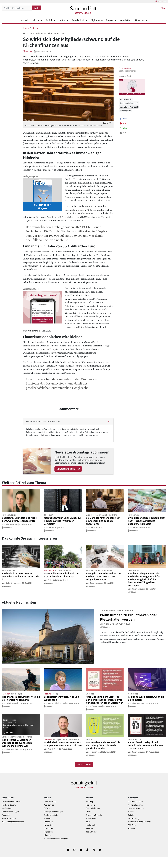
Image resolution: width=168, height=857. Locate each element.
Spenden (131, 828)
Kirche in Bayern (9, 805)
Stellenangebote (51, 815)
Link (109, 421)
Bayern (109, 20)
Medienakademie (135, 805)
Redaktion (48, 821)
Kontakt (47, 818)
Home (26, 28)
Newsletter (125, 20)
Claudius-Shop (50, 801)
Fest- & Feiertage (93, 808)
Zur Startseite (84, 764)
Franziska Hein (125, 68)
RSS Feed (132, 825)
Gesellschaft (78, 20)
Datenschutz (49, 828)
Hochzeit (89, 828)
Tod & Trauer (91, 832)
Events (130, 811)
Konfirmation (91, 825)
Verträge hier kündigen (53, 811)
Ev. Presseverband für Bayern (56, 838)
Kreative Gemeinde (136, 808)
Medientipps (7, 808)
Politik (49, 20)
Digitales (95, 20)
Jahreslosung (133, 818)
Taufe (88, 821)
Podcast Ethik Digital (10, 811)
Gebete (131, 815)
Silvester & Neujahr (94, 815)
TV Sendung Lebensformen (13, 821)
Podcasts (5, 815)
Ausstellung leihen (135, 801)
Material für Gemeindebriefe (139, 821)
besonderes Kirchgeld (129, 106)
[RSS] (100, 850)
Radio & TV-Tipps (9, 818)
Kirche (36, 20)
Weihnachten (91, 818)
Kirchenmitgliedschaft (129, 103)
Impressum (48, 832)
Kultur (62, 20)
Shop (163, 8)
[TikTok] (87, 850)
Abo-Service (49, 805)
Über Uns (140, 20)
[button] (27, 51)
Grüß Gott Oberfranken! (11, 801)
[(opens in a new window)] (68, 850)
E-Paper (47, 808)
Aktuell (24, 20)
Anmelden (162, 1)
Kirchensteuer (125, 110)
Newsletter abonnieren (68, 469)
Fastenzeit (90, 805)
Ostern (88, 811)
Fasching (89, 801)
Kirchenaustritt (126, 99)
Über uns (47, 835)
